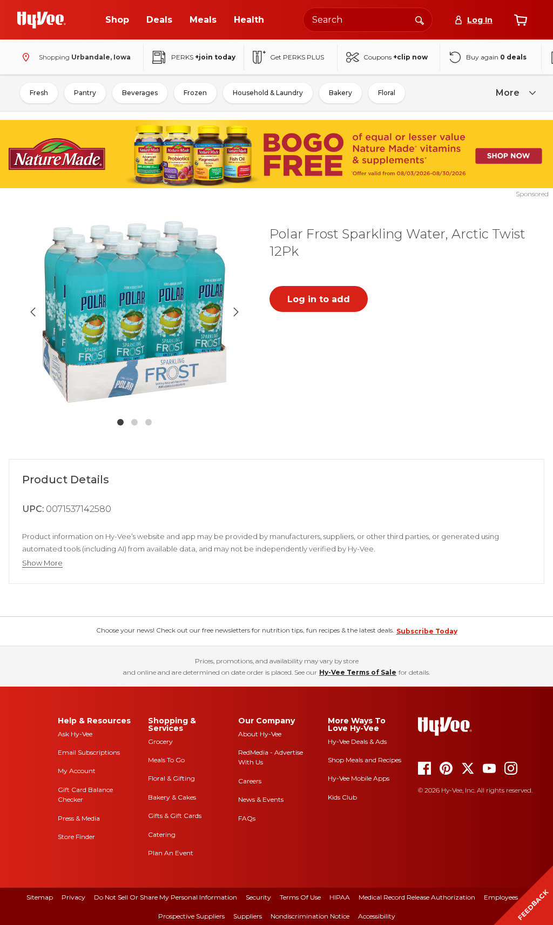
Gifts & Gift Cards (174, 815)
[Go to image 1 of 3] (120, 422)
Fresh (39, 93)
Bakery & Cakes (172, 797)
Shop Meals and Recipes (364, 760)
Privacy (73, 897)
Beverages (140, 93)
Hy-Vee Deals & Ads (357, 741)
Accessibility (376, 916)
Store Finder (76, 837)
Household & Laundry (268, 93)
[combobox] (368, 20)
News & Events (261, 799)
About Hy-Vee (259, 734)
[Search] (420, 19)
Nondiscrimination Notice (310, 916)
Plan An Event (170, 853)
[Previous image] (32, 311)
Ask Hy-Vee (75, 734)
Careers (249, 781)
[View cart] (520, 20)
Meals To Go (166, 760)
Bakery (340, 93)
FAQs (246, 818)
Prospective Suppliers (191, 916)
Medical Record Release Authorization (417, 897)
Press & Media (79, 818)
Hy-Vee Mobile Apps (358, 778)
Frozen (195, 93)
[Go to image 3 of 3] (148, 422)
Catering (162, 834)
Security (258, 897)
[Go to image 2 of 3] (134, 422)
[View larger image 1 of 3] (134, 312)
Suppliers (247, 916)
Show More (42, 563)
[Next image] (236, 311)
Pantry (85, 93)
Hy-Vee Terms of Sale (357, 672)
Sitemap (39, 897)
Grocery (160, 741)
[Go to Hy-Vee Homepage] (41, 20)
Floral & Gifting (171, 778)
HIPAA (339, 897)
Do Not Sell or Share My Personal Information (165, 897)
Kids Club (342, 797)
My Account (77, 771)
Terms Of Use (300, 897)
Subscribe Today (426, 631)
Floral (386, 93)
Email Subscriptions (89, 752)
